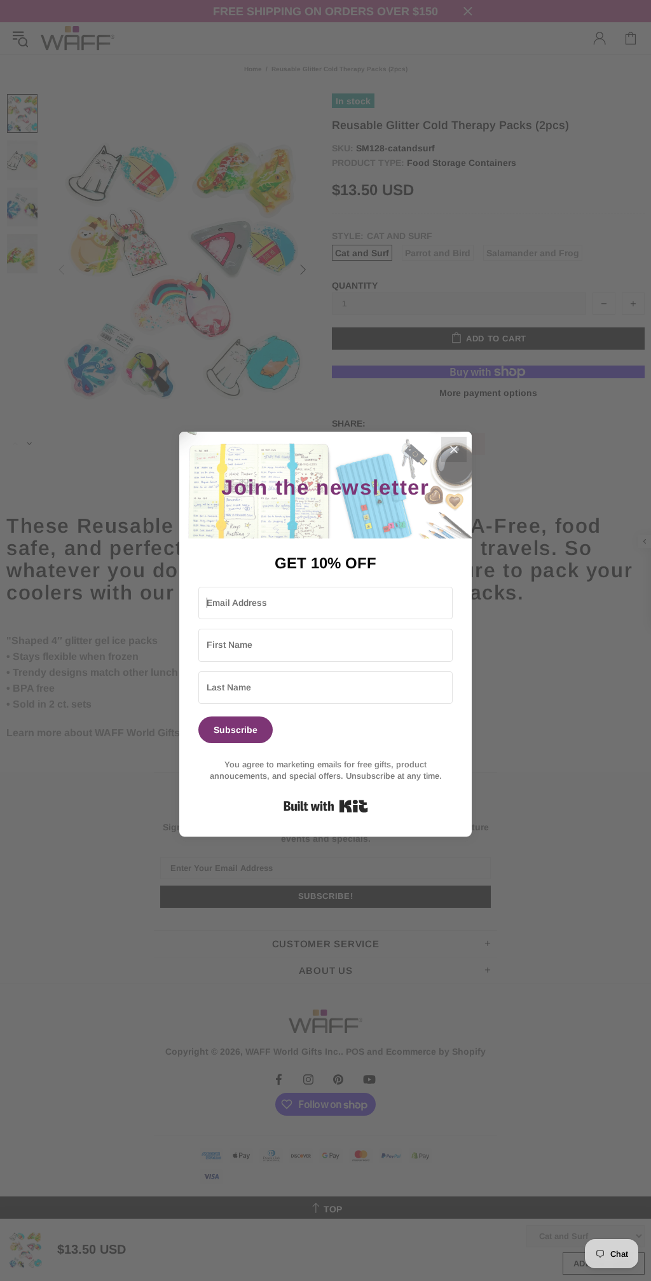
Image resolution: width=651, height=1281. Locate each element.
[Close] (454, 449)
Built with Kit (326, 806)
